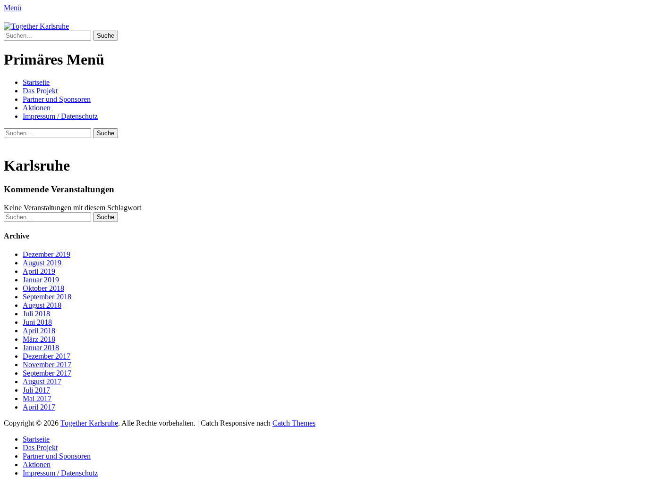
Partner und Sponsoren (57, 99)
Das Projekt (40, 91)
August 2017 (42, 382)
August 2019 (42, 263)
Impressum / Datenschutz (60, 116)
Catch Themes (293, 423)
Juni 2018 (37, 322)
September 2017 (47, 373)
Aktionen (37, 108)
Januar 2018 (41, 348)
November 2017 (47, 365)
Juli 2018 (36, 314)
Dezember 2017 (46, 356)
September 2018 (47, 297)
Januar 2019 (41, 280)
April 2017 (39, 407)
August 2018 (42, 305)
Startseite (36, 82)
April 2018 (39, 331)
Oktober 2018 (43, 288)
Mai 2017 (37, 399)
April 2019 (39, 271)
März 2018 (39, 339)
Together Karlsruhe (89, 423)
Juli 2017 (36, 390)
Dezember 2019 (46, 254)
